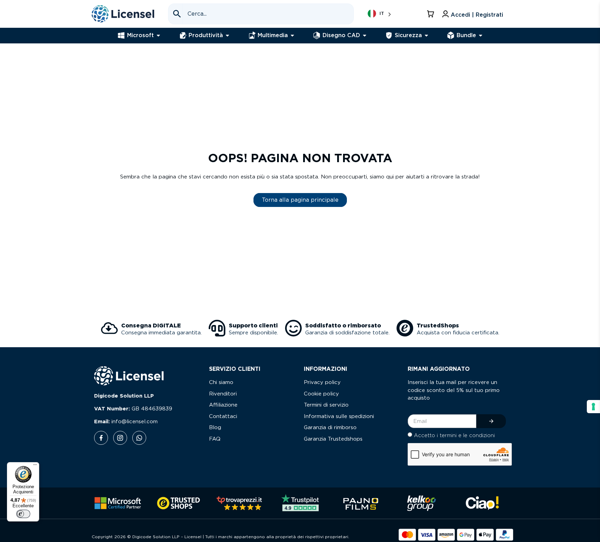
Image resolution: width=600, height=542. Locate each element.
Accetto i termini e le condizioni (454, 435)
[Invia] (491, 421)
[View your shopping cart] (431, 14)
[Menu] (35, 466)
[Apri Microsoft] (158, 35)
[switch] (23, 514)
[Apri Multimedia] (292, 35)
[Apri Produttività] (227, 35)
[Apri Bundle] (480, 35)
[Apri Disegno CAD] (364, 35)
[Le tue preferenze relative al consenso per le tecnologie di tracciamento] (593, 406)
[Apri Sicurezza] (426, 35)
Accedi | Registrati (477, 15)
